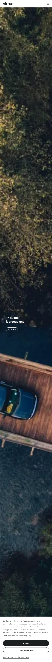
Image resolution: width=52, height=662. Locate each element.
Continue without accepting (16, 657)
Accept (26, 643)
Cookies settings (26, 650)
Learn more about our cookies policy (17, 636)
